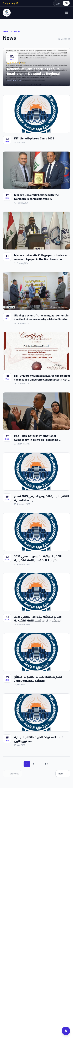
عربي (58, 3)
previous (12, 773)
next (62, 773)
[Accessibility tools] (66, 1031)
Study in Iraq (9, 3)
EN (66, 3)
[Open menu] (66, 12)
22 (46, 764)
